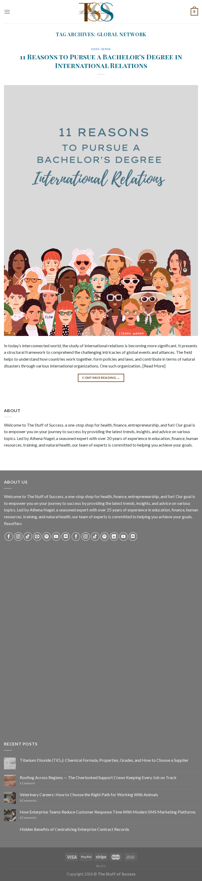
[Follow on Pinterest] (46, 536)
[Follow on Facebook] (8, 536)
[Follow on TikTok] (27, 536)
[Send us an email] (37, 536)
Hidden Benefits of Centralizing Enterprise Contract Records (74, 829)
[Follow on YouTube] (56, 536)
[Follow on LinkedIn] (114, 536)
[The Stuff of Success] (101, 12)
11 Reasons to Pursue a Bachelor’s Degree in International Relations (101, 61)
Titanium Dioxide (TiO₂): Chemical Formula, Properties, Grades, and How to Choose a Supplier (104, 760)
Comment (27, 783)
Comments (28, 800)
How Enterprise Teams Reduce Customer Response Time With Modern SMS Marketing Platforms (108, 811)
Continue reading (101, 378)
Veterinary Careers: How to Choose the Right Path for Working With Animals (89, 794)
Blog (101, 866)
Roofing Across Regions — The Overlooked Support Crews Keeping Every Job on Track (98, 777)
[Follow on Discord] (65, 536)
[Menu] (7, 11)
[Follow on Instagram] (18, 536)
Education (100, 49)
